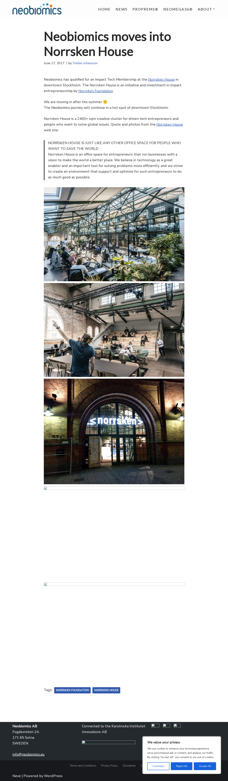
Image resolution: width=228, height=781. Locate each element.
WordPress (53, 776)
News (122, 9)
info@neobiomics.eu (28, 754)
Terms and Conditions (83, 766)
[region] (181, 755)
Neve (16, 776)
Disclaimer (129, 766)
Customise (158, 766)
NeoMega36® (178, 9)
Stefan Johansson (85, 63)
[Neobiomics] (36, 9)
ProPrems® (145, 9)
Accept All (205, 766)
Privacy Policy (109, 766)
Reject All (181, 766)
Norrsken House (161, 79)
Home (104, 9)
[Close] (217, 739)
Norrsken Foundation (95, 90)
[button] (214, 9)
